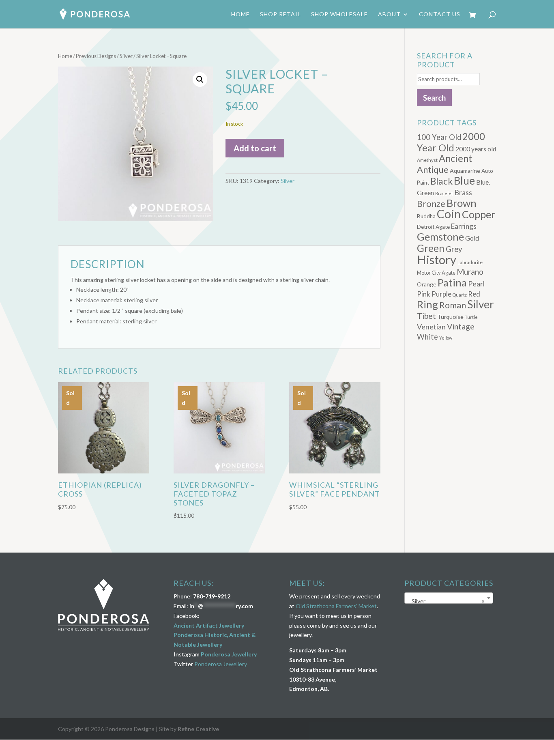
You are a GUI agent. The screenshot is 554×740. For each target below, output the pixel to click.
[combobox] (448, 598)
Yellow (445, 337)
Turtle (471, 317)
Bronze (431, 203)
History (436, 259)
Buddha (426, 216)
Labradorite (470, 262)
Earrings (464, 226)
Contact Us (439, 14)
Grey (454, 249)
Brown (462, 203)
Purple (441, 294)
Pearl (476, 283)
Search (434, 97)
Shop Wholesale (339, 14)
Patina (452, 282)
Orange (426, 284)
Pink (423, 294)
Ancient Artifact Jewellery (209, 625)
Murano (470, 271)
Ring (427, 304)
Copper (478, 214)
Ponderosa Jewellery (229, 654)
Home (240, 14)
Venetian (431, 326)
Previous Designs (96, 56)
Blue (464, 180)
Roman (452, 305)
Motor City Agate (436, 272)
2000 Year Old (451, 141)
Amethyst (427, 160)
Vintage (461, 326)
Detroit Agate (433, 227)
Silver (126, 56)
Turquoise (450, 316)
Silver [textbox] (446, 601)
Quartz (460, 294)
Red (474, 294)
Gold (472, 238)
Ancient (455, 158)
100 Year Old (439, 137)
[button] (200, 79)
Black (441, 181)
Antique (433, 169)
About (389, 14)
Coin (449, 214)
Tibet (426, 316)
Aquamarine (465, 170)
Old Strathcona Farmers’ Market (336, 605)
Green (430, 248)
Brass (463, 192)
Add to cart (255, 148)
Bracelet (444, 193)
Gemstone (440, 236)
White (427, 336)
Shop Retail (280, 14)
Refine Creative (198, 728)
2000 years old (475, 149)
